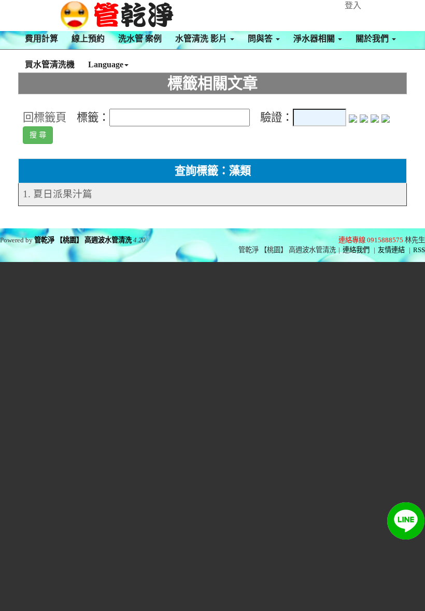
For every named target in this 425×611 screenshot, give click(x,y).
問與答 (261, 38)
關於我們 (373, 38)
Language (105, 64)
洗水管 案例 (140, 38)
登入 (353, 5)
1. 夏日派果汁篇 (57, 193)
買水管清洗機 (50, 64)
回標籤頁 (44, 117)
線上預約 (88, 38)
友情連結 (391, 250)
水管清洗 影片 (202, 38)
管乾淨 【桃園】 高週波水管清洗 (83, 240)
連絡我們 (356, 250)
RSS (419, 250)
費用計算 (41, 38)
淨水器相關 (315, 38)
